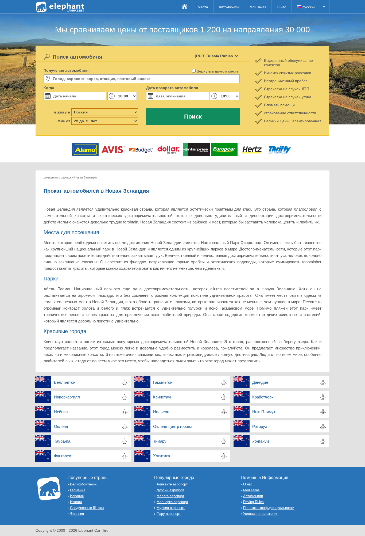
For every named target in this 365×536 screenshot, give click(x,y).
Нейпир (61, 411)
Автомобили (229, 7)
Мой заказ (258, 7)
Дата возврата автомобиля (172, 88)
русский (308, 7)
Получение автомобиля (66, 70)
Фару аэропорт (169, 514)
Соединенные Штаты (87, 508)
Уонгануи (260, 441)
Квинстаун (162, 397)
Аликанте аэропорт (172, 484)
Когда (49, 88)
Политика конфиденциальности (268, 508)
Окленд (61, 426)
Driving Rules (253, 502)
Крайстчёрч (263, 397)
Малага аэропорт (170, 496)
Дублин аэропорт (170, 490)
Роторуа (259, 426)
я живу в (62, 112)
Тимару (159, 441)
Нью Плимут (263, 411)
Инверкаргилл (67, 397)
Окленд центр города (172, 426)
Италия (76, 502)
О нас (281, 7)
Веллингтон (64, 382)
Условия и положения (260, 514)
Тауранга (62, 441)
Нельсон (161, 411)
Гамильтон (162, 382)
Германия (77, 490)
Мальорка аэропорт (172, 502)
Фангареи (62, 456)
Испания (77, 496)
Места (203, 7)
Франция (77, 514)
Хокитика (161, 456)
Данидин (260, 382)
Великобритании (83, 484)
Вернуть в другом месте (218, 71)
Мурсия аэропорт (171, 508)
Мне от (63, 121)
